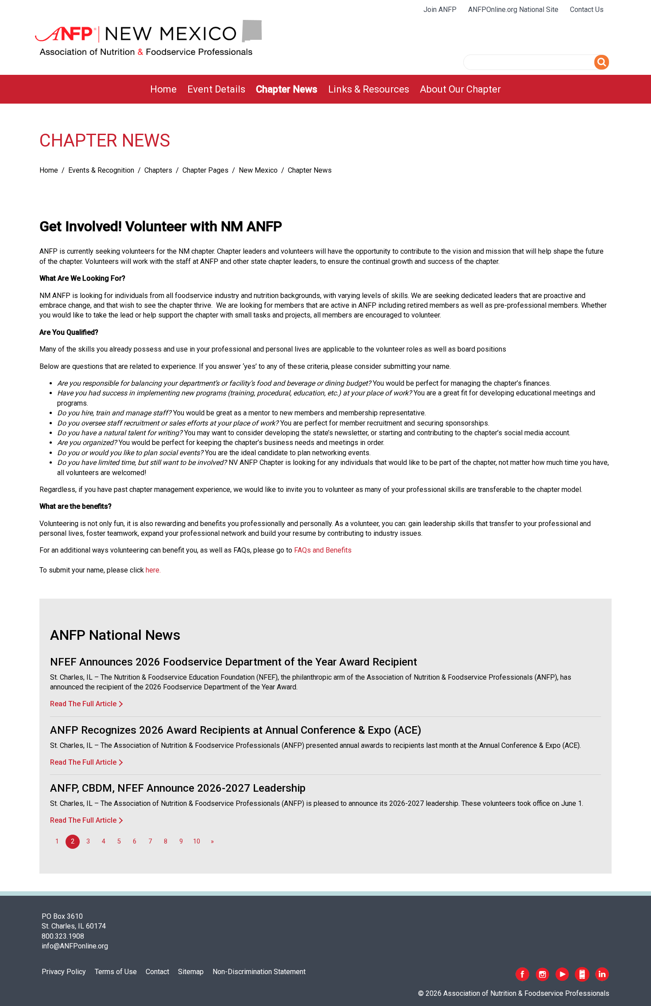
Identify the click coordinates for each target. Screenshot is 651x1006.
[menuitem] (163, 89)
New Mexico (258, 170)
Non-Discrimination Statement (259, 971)
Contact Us (587, 9)
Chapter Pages (205, 170)
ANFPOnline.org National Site (513, 9)
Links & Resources (368, 89)
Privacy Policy (64, 971)
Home (163, 89)
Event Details (216, 89)
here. (153, 570)
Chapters (158, 170)
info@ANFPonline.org (75, 946)
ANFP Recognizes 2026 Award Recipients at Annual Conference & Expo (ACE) (235, 730)
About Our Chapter (460, 89)
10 (196, 841)
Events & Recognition (101, 170)
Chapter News (287, 89)
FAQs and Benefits (323, 550)
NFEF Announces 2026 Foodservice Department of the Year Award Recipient (233, 662)
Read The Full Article (83, 704)
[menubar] (325, 89)
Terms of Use (116, 971)
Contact (157, 971)
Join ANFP (440, 9)
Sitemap (191, 971)
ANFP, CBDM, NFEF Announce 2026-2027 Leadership (178, 788)
